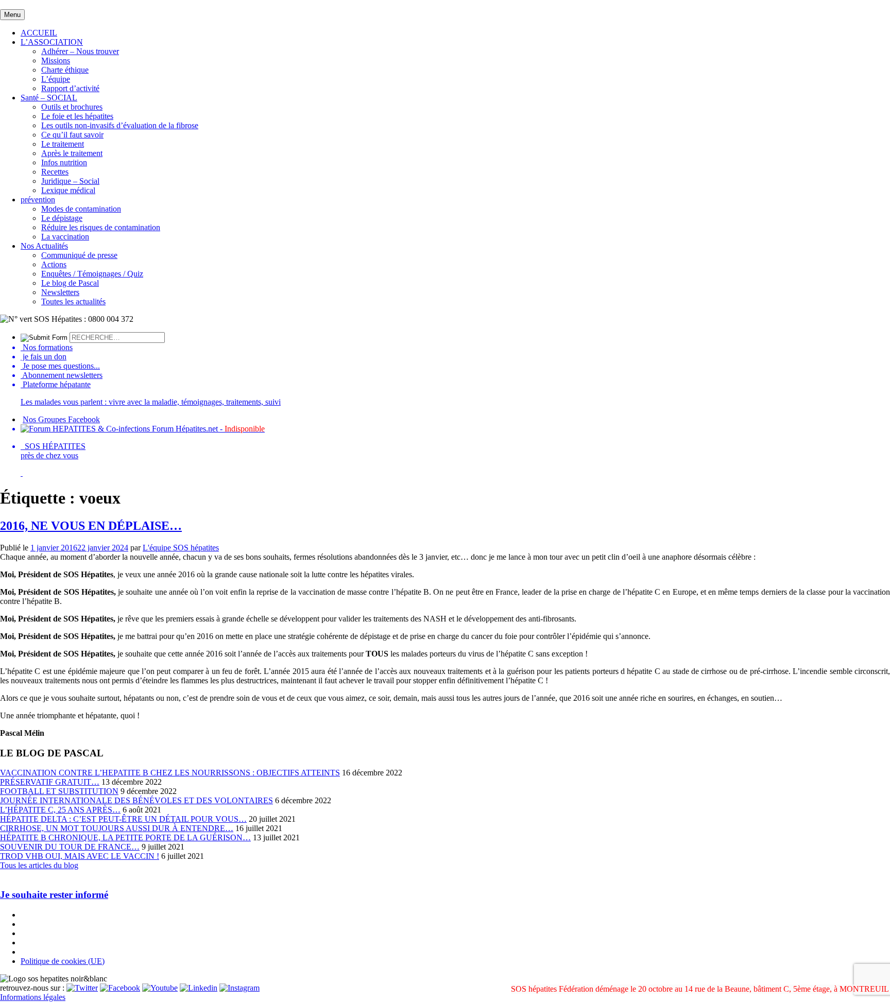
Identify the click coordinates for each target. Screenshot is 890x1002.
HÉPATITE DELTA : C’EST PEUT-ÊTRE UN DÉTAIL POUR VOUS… (123, 819)
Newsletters (60, 292)
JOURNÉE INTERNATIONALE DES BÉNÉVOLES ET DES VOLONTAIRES (136, 800)
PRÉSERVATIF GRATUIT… (49, 782)
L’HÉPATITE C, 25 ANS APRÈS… (60, 809)
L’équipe (55, 79)
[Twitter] (82, 987)
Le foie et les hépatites (77, 116)
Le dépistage (61, 218)
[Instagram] (239, 987)
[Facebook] (120, 987)
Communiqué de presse (79, 255)
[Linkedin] (198, 987)
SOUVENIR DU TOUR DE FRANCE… (70, 846)
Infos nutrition (64, 162)
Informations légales (32, 997)
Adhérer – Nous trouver (80, 51)
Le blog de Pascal (70, 283)
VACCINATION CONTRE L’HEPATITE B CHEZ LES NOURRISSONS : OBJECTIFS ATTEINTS (170, 772)
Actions (53, 264)
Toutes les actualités (73, 301)
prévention (38, 199)
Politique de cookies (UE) (63, 961)
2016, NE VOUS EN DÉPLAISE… (91, 525)
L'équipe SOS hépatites (181, 547)
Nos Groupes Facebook (61, 419)
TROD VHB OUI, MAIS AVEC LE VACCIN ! (79, 856)
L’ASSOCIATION (52, 42)
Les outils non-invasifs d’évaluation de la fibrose (119, 125)
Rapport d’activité (70, 88)
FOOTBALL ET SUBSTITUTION (59, 791)
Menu (12, 15)
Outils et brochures (71, 106)
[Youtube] (160, 987)
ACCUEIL (39, 32)
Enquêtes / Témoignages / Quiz (92, 273)
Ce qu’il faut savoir (72, 134)
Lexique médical (68, 190)
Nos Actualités (44, 245)
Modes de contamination (81, 208)
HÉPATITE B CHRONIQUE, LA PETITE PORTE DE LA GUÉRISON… (125, 837)
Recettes (55, 171)
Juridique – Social (70, 181)
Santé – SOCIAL (49, 97)
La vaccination (65, 236)
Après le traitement (71, 153)
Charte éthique (65, 69)
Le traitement (62, 144)
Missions (55, 60)
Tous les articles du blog (39, 865)
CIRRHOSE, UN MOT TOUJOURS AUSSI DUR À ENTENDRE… (116, 828)
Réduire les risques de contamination (100, 227)
